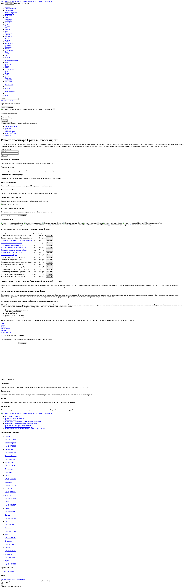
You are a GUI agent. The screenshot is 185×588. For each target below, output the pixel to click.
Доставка (8, 128)
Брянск (7, 41)
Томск (7, 76)
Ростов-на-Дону (10, 14)
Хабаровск (8, 80)
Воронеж (8, 22)
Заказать (4, 121)
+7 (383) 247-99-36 (7, 100)
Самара (7, 17)
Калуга (7, 52)
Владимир (8, 45)
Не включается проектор (13, 416)
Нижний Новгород (11, 12)
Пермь (7, 38)
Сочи (6, 71)
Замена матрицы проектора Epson (12, 245)
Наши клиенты (10, 92)
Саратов (7, 34)
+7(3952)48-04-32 (10, 518)
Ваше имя (4, 117)
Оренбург (8, 64)
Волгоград (8, 19)
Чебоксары (8, 81)
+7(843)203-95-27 (10, 505)
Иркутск (7, 515)
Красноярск (8, 33)
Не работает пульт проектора (14, 418)
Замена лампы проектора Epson (11, 243)
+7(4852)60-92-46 (10, 557)
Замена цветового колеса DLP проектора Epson (16, 240)
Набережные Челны (11, 60)
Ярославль (8, 36)
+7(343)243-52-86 (10, 452)
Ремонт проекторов (11, 126)
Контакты (8, 135)
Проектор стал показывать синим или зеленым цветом (23, 421)
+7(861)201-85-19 (10, 492)
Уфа (6, 28)
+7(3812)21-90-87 (10, 538)
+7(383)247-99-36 (10, 472)
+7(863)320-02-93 (10, 465)
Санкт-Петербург (10, 8)
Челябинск (8, 29)
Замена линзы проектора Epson (11, 252)
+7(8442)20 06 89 (10, 485)
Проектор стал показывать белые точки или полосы (22, 423)
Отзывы (7, 88)
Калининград (9, 50)
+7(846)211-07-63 (10, 479)
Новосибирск (9, 3)
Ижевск (7, 48)
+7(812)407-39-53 (10, 446)
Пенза (7, 66)
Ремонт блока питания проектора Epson (14, 250)
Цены (6, 95)
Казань (7, 24)
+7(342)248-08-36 (10, 564)
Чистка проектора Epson (9, 255)
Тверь (6, 74)
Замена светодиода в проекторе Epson (13, 247)
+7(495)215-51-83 (10, 439)
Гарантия (8, 130)
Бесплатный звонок (7, 107)
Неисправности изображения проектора (18, 425)
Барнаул (7, 40)
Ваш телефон (5, 119)
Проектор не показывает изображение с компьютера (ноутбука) (25, 428)
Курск (7, 55)
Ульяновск (8, 78)
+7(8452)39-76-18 (10, 551)
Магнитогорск (9, 59)
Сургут (7, 73)
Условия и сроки (10, 131)
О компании (9, 85)
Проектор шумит (10, 420)
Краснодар (8, 21)
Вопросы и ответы (11, 133)
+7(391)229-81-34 (10, 544)
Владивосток (9, 43)
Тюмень (7, 26)
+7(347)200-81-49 (10, 524)
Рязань (7, 67)
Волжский (8, 47)
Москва (7, 7)
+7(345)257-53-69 (10, 511)
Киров (7, 54)
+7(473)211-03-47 (10, 498)
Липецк (7, 57)
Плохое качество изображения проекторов (18, 427)
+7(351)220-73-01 (10, 531)
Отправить (23, 215)
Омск (6, 31)
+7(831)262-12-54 (10, 459)
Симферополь (9, 69)
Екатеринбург (9, 10)
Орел (6, 62)
